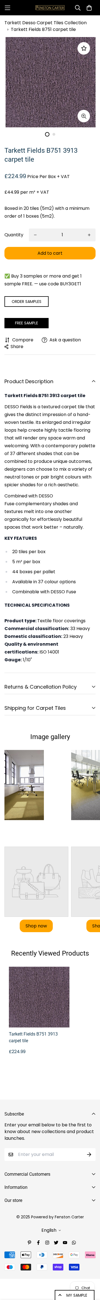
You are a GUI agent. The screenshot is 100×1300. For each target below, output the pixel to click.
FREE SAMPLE (26, 323)
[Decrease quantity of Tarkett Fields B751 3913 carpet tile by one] (35, 235)
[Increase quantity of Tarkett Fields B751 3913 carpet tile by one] (89, 235)
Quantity (13, 235)
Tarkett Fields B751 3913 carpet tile (33, 1037)
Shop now (36, 926)
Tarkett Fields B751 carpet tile (43, 29)
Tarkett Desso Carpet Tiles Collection (45, 23)
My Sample (76, 1295)
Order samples (26, 301)
